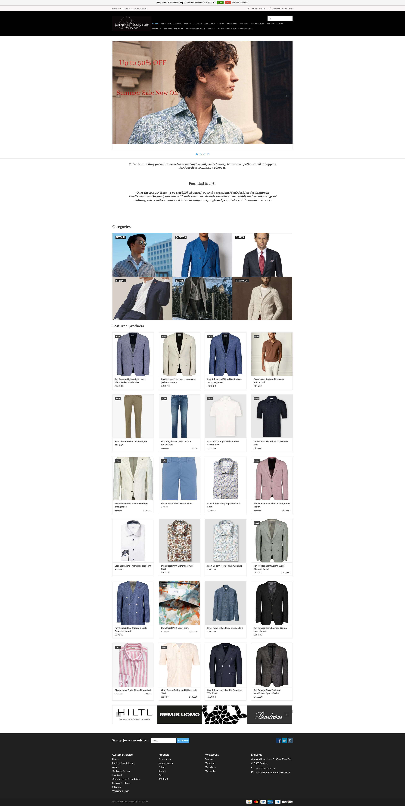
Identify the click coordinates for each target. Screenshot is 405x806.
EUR (114, 8)
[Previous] (118, 96)
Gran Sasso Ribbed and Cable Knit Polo (271, 443)
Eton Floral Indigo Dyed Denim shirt (225, 628)
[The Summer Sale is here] (202, 92)
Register (209, 759)
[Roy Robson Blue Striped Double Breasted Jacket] (133, 603)
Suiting (244, 23)
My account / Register (283, 8)
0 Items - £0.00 (258, 8)
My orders (210, 763)
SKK (141, 8)
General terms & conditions (126, 779)
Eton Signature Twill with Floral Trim (133, 566)
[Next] (286, 96)
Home (155, 23)
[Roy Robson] (224, 714)
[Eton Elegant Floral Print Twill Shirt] (225, 540)
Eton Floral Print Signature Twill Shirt (177, 567)
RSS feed (163, 779)
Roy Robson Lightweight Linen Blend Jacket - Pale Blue (130, 381)
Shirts (187, 23)
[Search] (269, 18)
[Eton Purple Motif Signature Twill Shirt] (225, 478)
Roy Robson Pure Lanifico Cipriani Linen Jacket (270, 629)
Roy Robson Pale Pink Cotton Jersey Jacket (272, 505)
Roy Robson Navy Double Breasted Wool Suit (224, 692)
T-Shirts (156, 28)
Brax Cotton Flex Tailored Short (177, 503)
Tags (161, 775)
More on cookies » (240, 3)
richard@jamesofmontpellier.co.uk (273, 772)
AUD (130, 8)
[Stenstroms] (269, 714)
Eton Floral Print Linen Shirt (175, 628)
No (228, 3)
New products (166, 763)
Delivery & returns (121, 783)
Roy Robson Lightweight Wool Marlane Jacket (269, 567)
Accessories (257, 23)
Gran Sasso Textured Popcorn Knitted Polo (269, 381)
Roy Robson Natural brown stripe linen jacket (131, 505)
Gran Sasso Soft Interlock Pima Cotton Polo (223, 443)
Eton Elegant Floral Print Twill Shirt (224, 566)
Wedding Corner (120, 791)
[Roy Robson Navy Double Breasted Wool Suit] (225, 665)
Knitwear (166, 23)
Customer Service (121, 771)
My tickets (210, 767)
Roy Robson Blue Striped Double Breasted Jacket (131, 629)
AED (146, 8)
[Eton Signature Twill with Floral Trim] (133, 540)
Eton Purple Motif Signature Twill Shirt (223, 505)
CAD (136, 8)
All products (165, 759)
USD (125, 8)
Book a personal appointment (235, 28)
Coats (221, 23)
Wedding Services (173, 28)
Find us (115, 759)
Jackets (197, 23)
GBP (120, 8)
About (115, 767)
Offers (162, 767)
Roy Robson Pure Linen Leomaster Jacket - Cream (178, 381)
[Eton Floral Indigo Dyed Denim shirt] (225, 603)
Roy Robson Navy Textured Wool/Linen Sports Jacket (267, 692)
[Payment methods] (248, 802)
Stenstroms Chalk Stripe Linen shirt (133, 690)
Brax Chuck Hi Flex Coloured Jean (131, 441)
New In (177, 23)
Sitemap (116, 787)
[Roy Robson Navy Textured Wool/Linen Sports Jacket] (272, 665)
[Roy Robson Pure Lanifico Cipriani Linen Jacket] (272, 603)
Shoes (270, 23)
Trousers (232, 23)
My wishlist (210, 771)
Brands (212, 28)
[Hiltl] (134, 714)
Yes (220, 3)
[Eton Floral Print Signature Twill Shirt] (179, 540)
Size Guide (117, 775)
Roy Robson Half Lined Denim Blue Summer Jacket (224, 381)
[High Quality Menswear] (131, 23)
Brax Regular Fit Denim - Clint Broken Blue (176, 443)
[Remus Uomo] (179, 714)
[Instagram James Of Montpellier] (290, 740)
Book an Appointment (123, 763)
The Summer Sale (195, 28)
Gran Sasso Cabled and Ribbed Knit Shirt (179, 692)
